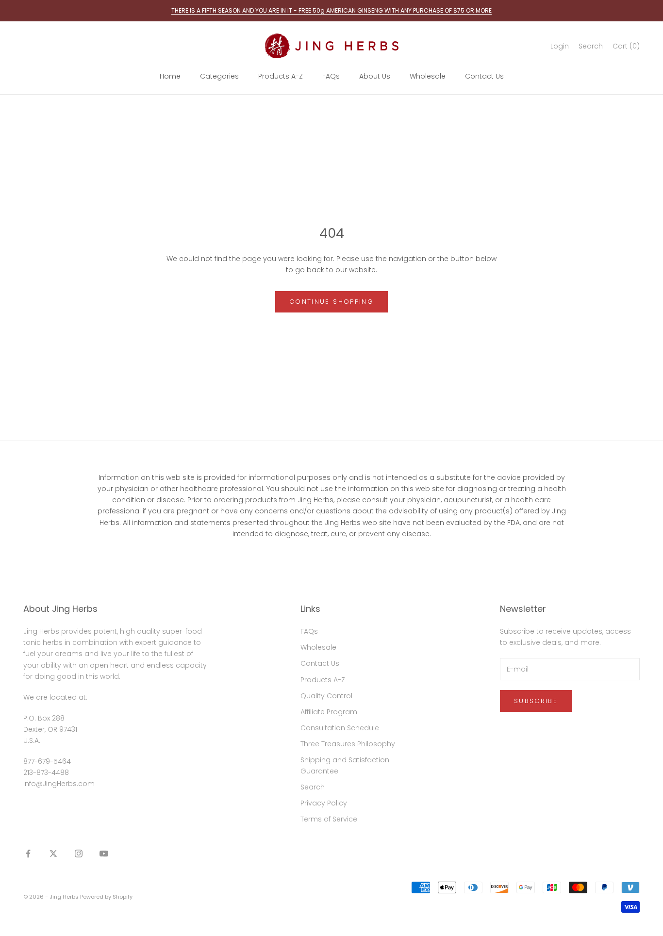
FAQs (331, 76)
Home (170, 76)
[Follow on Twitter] (53, 853)
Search (312, 787)
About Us (374, 76)
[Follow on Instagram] (78, 853)
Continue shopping (331, 301)
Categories (219, 76)
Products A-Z (280, 76)
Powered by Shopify (106, 897)
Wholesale (428, 76)
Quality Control (326, 696)
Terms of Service (328, 819)
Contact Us (484, 76)
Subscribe (536, 701)
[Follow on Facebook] (28, 853)
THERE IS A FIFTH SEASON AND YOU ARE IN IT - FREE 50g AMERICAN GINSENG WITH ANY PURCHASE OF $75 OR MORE (331, 10)
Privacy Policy (323, 803)
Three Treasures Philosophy (347, 744)
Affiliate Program (328, 712)
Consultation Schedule (339, 728)
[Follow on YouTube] (104, 853)
